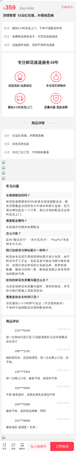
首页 (4, 449)
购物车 (22, 449)
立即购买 (62, 446)
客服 (13, 449)
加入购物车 (38, 446)
